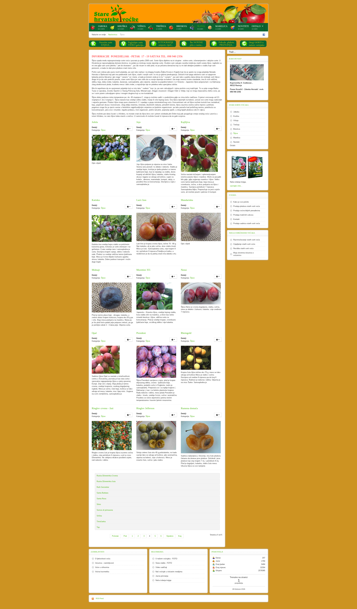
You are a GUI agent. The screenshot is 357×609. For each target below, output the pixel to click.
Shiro (99, 504)
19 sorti (140, 29)
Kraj (179, 536)
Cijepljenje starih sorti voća (244, 244)
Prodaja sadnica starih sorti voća (246, 223)
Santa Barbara (102, 493)
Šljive (103, 130)
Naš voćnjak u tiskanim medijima (168, 572)
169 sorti (121, 29)
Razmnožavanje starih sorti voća (246, 240)
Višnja (142, 26)
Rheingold (186, 333)
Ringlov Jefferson (145, 408)
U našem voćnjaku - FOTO (166, 559)
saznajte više (235, 186)
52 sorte (159, 29)
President (141, 333)
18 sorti (254, 29)
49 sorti (241, 29)
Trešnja (161, 26)
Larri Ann (141, 200)
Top (98, 527)
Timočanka (101, 521)
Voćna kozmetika (102, 572)
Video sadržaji (161, 567)
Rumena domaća (189, 408)
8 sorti (178, 29)
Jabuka (102, 26)
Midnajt (96, 269)
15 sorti (218, 29)
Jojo (138, 122)
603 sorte (101, 29)
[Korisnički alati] (128, 129)
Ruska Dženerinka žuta (106, 481)
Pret (125, 536)
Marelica (221, 26)
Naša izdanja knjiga (163, 580)
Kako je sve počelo (241, 202)
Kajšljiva (185, 122)
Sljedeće (169, 536)
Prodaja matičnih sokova (243, 215)
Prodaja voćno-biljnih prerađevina (246, 211)
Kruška (122, 26)
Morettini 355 (143, 269)
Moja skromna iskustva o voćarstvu (243, 254)
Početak (115, 536)
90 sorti (200, 29)
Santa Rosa (101, 499)
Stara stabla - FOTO (163, 563)
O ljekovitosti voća (102, 559)
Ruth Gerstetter (103, 487)
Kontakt (236, 219)
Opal (94, 333)
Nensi (184, 269)
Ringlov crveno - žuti (102, 408)
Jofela (95, 122)
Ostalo (256, 26)
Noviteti (243, 26)
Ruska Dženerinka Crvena (107, 476)
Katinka (96, 200)
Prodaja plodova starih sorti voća (246, 206)
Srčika (99, 516)
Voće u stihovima (102, 567)
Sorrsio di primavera (105, 510)
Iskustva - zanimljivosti (104, 563)
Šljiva (201, 26)
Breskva (181, 26)
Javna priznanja (161, 576)
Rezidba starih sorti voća (243, 248)
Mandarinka (187, 200)
